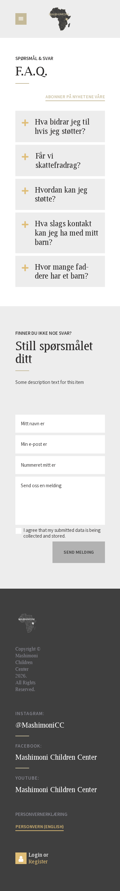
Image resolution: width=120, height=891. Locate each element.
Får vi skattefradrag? (58, 160)
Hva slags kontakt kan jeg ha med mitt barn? (67, 233)
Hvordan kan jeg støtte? (61, 194)
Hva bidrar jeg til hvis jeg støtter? (62, 126)
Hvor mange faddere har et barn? (62, 271)
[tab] (60, 126)
